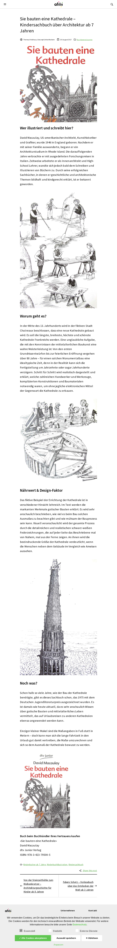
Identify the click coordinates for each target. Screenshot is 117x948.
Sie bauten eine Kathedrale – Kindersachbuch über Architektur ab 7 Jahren (57, 25)
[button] (5, 4)
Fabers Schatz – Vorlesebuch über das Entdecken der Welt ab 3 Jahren (78, 885)
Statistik (57, 931)
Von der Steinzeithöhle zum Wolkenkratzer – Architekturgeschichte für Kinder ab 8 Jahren (38, 885)
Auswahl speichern (66, 938)
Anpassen (58, 944)
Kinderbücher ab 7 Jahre (34, 864)
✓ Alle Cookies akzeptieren (33, 938)
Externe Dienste (88, 931)
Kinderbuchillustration (57, 864)
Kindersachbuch (75, 864)
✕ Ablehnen (92, 938)
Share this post (89, 870)
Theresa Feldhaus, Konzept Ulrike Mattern (39, 40)
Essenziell (29, 931)
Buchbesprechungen (84, 40)
